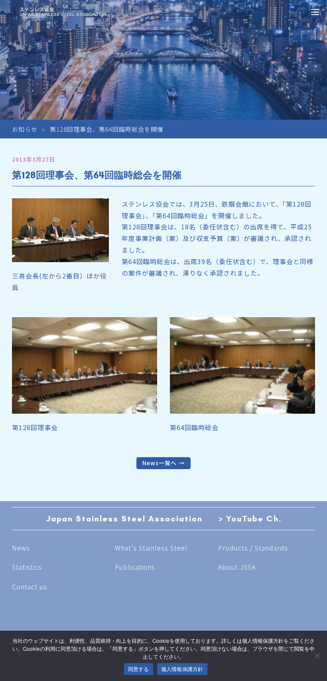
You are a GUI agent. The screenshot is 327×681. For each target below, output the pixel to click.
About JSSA (237, 567)
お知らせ (24, 129)
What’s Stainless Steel (151, 548)
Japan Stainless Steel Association (124, 518)
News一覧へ (159, 463)
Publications (135, 567)
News (21, 548)
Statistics (27, 567)
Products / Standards (253, 548)
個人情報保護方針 (182, 669)
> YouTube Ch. (250, 518)
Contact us (29, 586)
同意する (138, 669)
